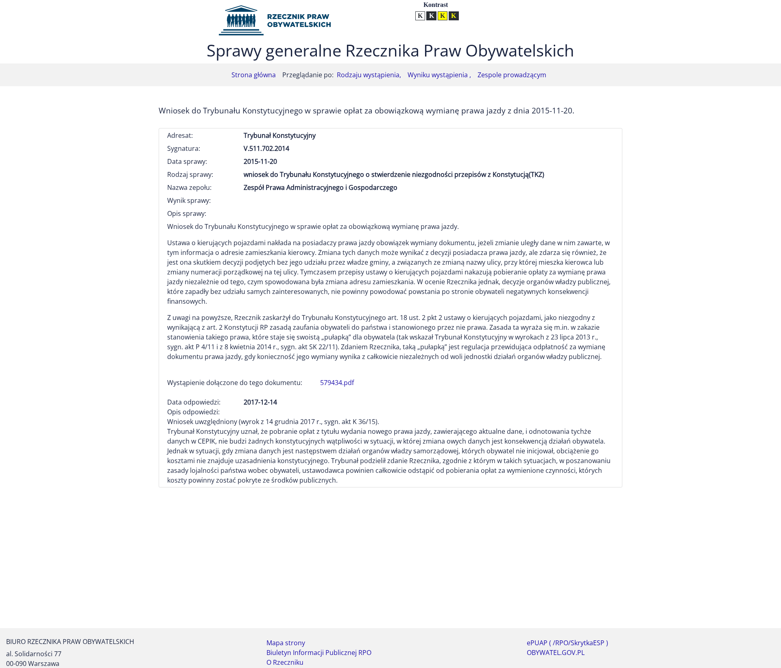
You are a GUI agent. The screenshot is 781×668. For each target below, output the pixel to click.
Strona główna (253, 74)
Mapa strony (285, 642)
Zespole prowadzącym (512, 74)
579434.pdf (337, 382)
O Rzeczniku (284, 662)
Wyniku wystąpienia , (439, 74)
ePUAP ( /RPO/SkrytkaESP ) (567, 642)
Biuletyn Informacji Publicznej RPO (318, 652)
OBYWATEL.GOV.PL (556, 652)
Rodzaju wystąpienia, (369, 74)
